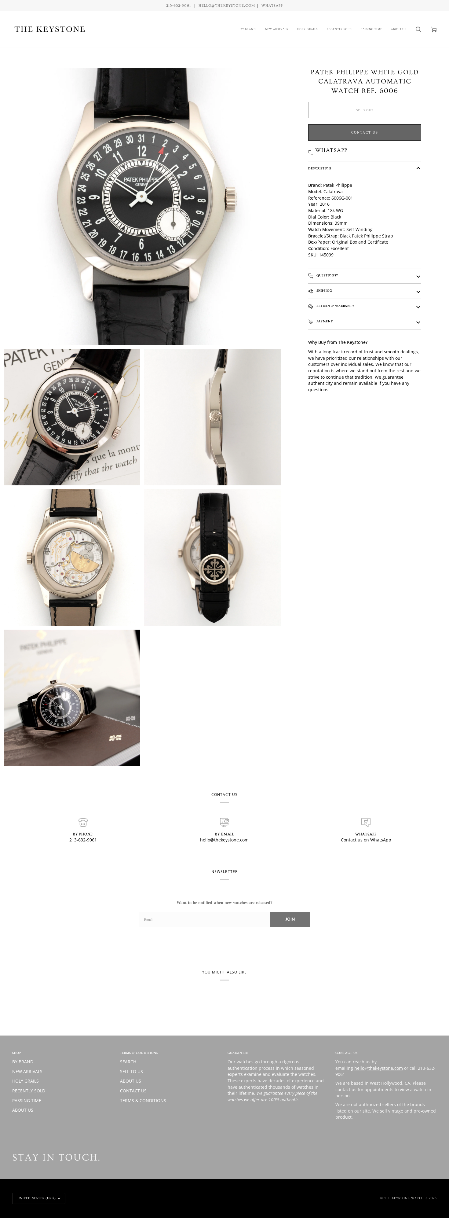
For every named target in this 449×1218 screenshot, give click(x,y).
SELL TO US (131, 1071)
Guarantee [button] (238, 1053)
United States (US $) (36, 1198)
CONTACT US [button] (346, 1053)
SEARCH (128, 1062)
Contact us (364, 132)
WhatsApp (272, 6)
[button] (248, 29)
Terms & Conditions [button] (139, 1053)
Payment (324, 321)
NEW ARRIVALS (27, 1071)
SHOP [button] (16, 1053)
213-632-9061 (83, 840)
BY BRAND (22, 1062)
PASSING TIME (26, 1100)
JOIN (290, 919)
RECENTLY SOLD (28, 1091)
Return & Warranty (334, 306)
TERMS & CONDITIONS (143, 1100)
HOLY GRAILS (25, 1081)
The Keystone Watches (406, 1198)
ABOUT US (22, 1110)
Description (319, 168)
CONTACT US (133, 1091)
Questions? (326, 275)
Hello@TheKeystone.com (227, 6)
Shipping (323, 291)
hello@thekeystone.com (224, 840)
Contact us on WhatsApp (366, 840)
